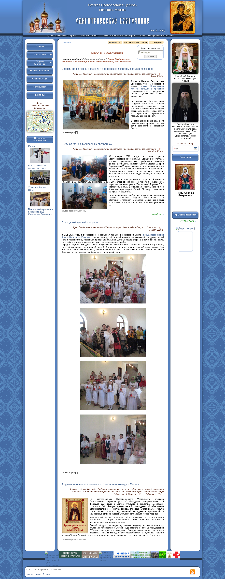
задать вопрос (34, 574)
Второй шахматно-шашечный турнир (37, 166)
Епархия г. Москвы (89, 36)
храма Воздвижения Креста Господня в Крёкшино (147, 87)
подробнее (156, 214)
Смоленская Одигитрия (40, 214)
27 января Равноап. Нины (38, 188)
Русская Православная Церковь (61, 36)
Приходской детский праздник (80, 222)
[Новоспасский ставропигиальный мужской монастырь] (155, 557)
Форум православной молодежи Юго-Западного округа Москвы (101, 484)
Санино (31, 146)
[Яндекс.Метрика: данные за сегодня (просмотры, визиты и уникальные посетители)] (185, 228)
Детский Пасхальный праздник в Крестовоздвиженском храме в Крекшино (107, 68)
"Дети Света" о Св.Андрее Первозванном (87, 144)
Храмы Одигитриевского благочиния (157, 36)
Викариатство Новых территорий (119, 36)
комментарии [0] (70, 132)
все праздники (188, 221)
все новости (115, 42)
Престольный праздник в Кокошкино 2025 (40, 210)
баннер (46, 574)
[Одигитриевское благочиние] (112, 21)
